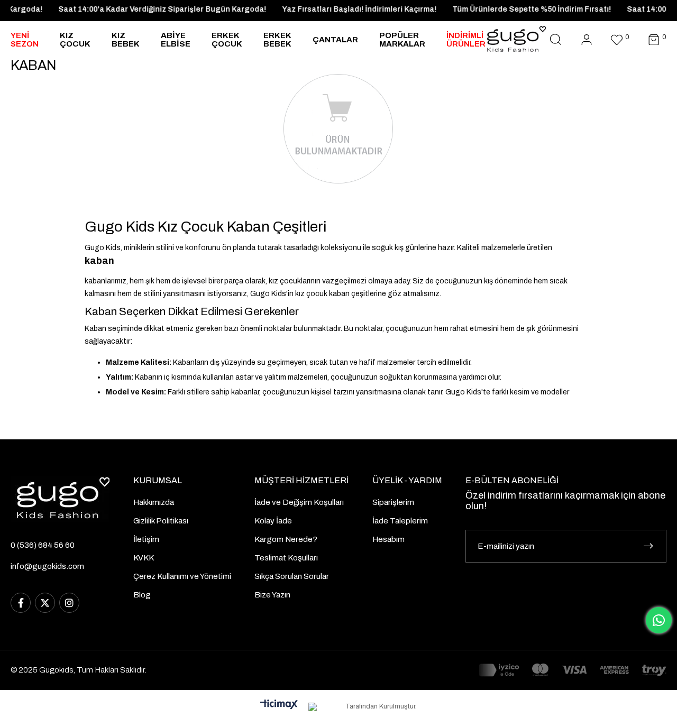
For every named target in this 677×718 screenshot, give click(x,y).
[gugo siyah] (60, 498)
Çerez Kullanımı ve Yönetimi (182, 576)
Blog (142, 595)
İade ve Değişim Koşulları (299, 502)
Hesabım (388, 539)
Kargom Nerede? (285, 539)
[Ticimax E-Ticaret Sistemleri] (279, 705)
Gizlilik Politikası (160, 521)
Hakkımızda (153, 502)
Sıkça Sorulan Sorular (291, 576)
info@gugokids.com (47, 566)
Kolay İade (273, 521)
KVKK (143, 558)
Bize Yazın (272, 595)
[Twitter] (45, 603)
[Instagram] (69, 603)
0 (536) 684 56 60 (43, 545)
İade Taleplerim (400, 521)
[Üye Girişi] (586, 39)
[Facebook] (21, 603)
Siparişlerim (393, 502)
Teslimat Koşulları (286, 558)
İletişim (146, 539)
